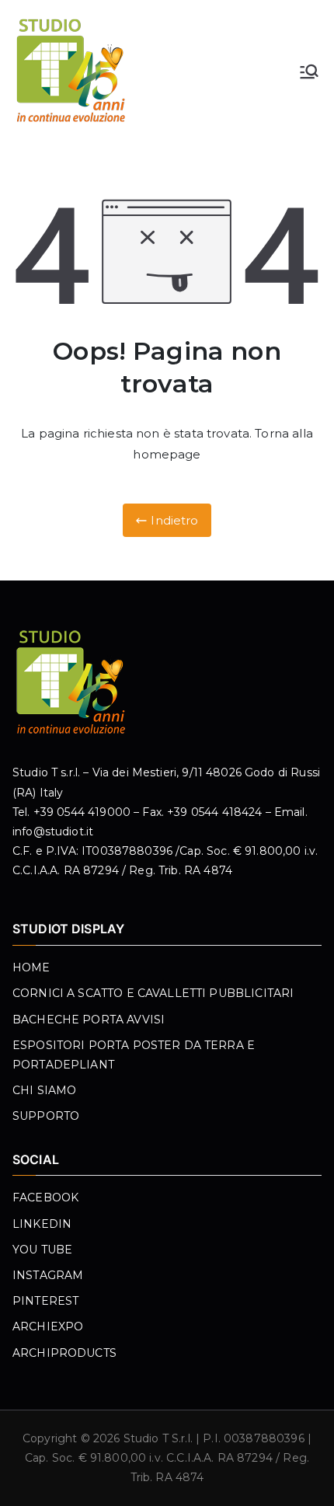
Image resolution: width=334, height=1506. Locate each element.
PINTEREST (45, 1301)
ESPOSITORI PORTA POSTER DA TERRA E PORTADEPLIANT (133, 1055)
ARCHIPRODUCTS (64, 1353)
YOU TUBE (42, 1250)
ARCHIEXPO (47, 1326)
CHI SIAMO (44, 1090)
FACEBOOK (45, 1197)
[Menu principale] (309, 71)
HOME (31, 967)
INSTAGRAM (47, 1275)
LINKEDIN (41, 1224)
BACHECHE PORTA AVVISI (88, 1020)
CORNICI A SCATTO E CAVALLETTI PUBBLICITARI (153, 993)
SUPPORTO (45, 1116)
